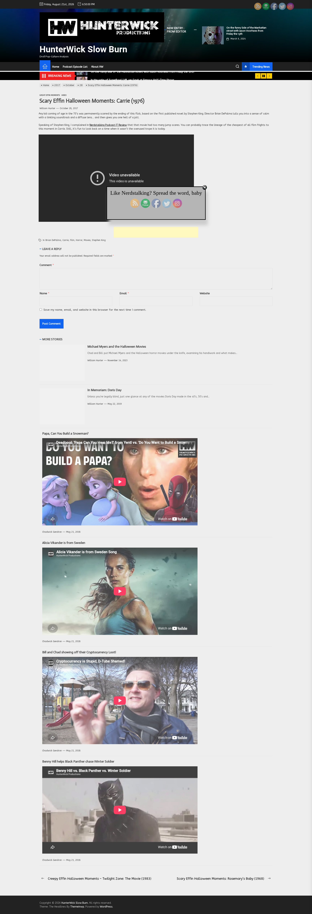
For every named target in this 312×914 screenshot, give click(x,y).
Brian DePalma (53, 240)
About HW (97, 66)
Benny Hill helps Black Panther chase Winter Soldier (78, 761)
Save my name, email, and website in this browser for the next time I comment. (95, 309)
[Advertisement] (156, 232)
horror (79, 240)
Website (205, 293)
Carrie (65, 240)
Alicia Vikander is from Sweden (63, 543)
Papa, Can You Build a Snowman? (65, 433)
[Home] (45, 67)
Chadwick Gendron (52, 532)
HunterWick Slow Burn (83, 49)
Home (55, 66)
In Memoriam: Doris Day (104, 390)
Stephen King (99, 240)
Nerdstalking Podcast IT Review (108, 125)
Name (44, 293)
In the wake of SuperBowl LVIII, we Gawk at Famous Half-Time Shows (245, 29)
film (72, 240)
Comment (47, 265)
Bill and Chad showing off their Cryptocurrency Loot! (79, 652)
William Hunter (47, 108)
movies (87, 240)
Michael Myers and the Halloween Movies (116, 347)
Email (124, 293)
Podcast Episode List (75, 66)
